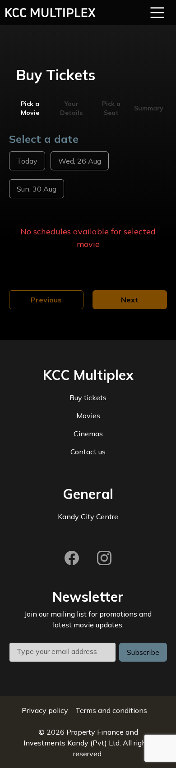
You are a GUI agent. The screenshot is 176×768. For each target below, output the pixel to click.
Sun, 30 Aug (36, 188)
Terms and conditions (111, 710)
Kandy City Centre (88, 516)
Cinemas (88, 433)
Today (27, 160)
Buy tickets (88, 397)
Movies (88, 415)
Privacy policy (45, 710)
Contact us (88, 451)
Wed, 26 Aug (79, 160)
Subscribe (143, 652)
